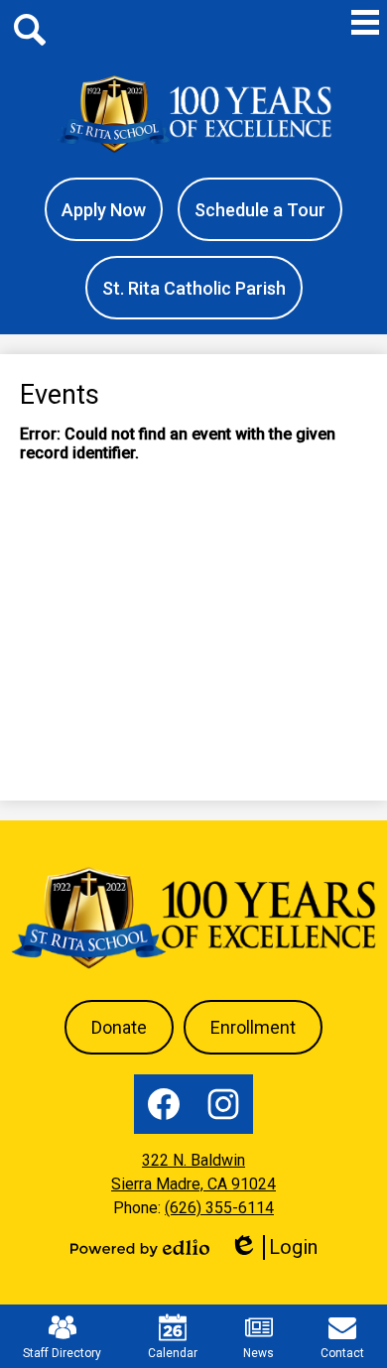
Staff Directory (62, 1353)
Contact (342, 1353)
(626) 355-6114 (219, 1207)
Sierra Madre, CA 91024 (193, 1184)
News (258, 1353)
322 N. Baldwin (193, 1160)
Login (280, 1247)
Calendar (172, 1353)
